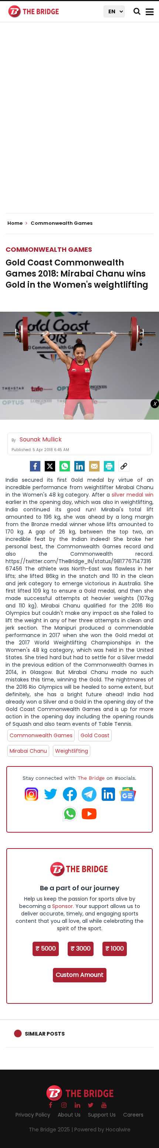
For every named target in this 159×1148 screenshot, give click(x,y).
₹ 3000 (81, 948)
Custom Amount (80, 975)
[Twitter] (49, 466)
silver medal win (132, 494)
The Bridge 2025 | (51, 1129)
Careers (133, 1114)
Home (15, 223)
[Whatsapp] (64, 466)
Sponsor (62, 906)
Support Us (102, 1114)
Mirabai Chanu (28, 751)
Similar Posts (45, 1033)
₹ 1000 (114, 948)
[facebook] (35, 466)
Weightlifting (71, 751)
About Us (69, 1114)
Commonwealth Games (49, 249)
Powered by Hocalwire (102, 1129)
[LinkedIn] (79, 466)
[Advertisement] (79, 123)
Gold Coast (95, 735)
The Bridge (91, 778)
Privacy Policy (33, 1114)
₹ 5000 (45, 948)
